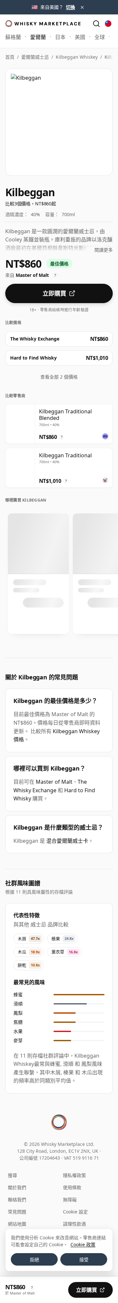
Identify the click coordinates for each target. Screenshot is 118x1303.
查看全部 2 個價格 (59, 377)
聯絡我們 (17, 1199)
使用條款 (72, 1187)
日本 (60, 37)
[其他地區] (108, 23)
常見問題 (17, 1212)
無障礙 (70, 1199)
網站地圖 (17, 1224)
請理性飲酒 (74, 1224)
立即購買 (54, 293)
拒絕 (34, 1259)
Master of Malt (54, 781)
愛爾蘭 (38, 37)
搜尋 (12, 1175)
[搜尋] (96, 23)
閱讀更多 (103, 250)
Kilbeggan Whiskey (77, 57)
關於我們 (17, 1187)
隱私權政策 (74, 1175)
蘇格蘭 (13, 37)
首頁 (9, 57)
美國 (80, 37)
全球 (99, 37)
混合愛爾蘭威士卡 (67, 840)
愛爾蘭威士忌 (35, 57)
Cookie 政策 (82, 1244)
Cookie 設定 (75, 1212)
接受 (83, 1259)
